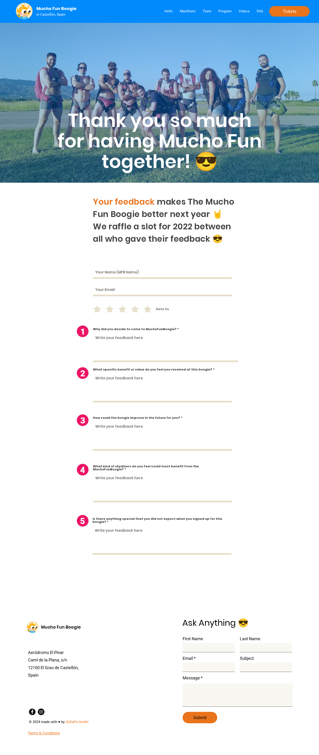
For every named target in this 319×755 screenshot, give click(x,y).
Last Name (250, 639)
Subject (247, 658)
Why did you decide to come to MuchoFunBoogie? (135, 329)
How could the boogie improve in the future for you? (136, 417)
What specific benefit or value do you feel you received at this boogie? (152, 369)
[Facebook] (32, 712)
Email (188, 658)
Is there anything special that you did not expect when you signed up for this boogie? (157, 520)
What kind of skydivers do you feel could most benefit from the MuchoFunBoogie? (146, 468)
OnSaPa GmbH (77, 722)
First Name (193, 639)
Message (191, 678)
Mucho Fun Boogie (61, 627)
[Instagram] (41, 712)
